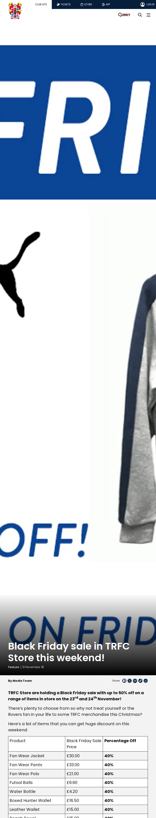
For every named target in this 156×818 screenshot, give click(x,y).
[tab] (41, 4)
